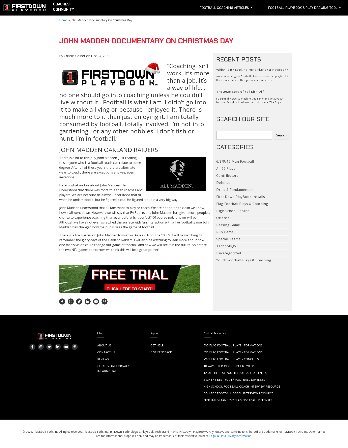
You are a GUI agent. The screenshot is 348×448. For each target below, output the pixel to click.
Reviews (103, 359)
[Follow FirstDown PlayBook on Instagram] (71, 301)
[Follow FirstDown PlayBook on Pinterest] (105, 301)
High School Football (234, 211)
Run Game (224, 232)
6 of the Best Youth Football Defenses (234, 379)
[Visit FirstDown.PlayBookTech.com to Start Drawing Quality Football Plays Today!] (25, 8)
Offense (223, 218)
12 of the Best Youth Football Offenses (235, 373)
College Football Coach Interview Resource (238, 393)
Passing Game (228, 225)
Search (281, 135)
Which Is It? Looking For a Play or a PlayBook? (252, 70)
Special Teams (228, 239)
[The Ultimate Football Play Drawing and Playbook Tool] (111, 74)
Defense (223, 182)
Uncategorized (228, 253)
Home (63, 20)
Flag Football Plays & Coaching (242, 204)
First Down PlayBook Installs (240, 196)
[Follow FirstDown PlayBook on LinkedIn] (88, 301)
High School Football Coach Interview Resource (242, 386)
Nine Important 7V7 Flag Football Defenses (238, 400)
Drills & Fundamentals (235, 189)
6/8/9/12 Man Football (235, 161)
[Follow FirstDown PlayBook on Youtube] (96, 301)
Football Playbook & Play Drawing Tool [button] (303, 8)
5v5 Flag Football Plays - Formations (233, 345)
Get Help (157, 345)
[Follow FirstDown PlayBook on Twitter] (79, 301)
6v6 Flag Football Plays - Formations (233, 352)
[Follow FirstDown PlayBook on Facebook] (62, 301)
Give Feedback (161, 352)
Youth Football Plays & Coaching (243, 260)
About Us (104, 345)
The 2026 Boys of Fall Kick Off (240, 91)
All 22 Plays (225, 168)
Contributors (227, 175)
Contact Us (106, 352)
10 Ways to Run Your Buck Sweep (229, 366)
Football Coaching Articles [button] (225, 8)
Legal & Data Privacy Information (230, 436)
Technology (226, 246)
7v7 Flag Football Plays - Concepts (231, 359)
